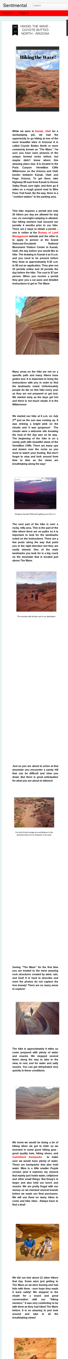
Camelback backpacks (27, 1157)
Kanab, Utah (43, 131)
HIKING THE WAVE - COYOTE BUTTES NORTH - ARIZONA (35, 29)
